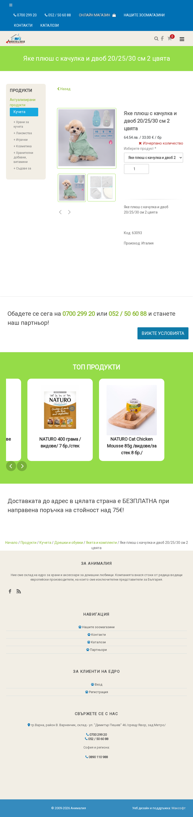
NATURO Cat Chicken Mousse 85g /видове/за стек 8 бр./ (132, 445)
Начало (11, 543)
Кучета (19, 112)
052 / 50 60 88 (59, 15)
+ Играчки (21, 139)
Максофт (179, 808)
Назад (65, 89)
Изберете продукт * (140, 149)
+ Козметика (23, 146)
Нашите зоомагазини (144, 15)
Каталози (49, 25)
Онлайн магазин (95, 15)
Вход (98, 684)
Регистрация (98, 692)
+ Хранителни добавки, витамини (23, 157)
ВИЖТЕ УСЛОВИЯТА (163, 333)
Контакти (23, 25)
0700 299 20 (26, 15)
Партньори (98, 650)
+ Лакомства (23, 133)
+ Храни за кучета (21, 124)
